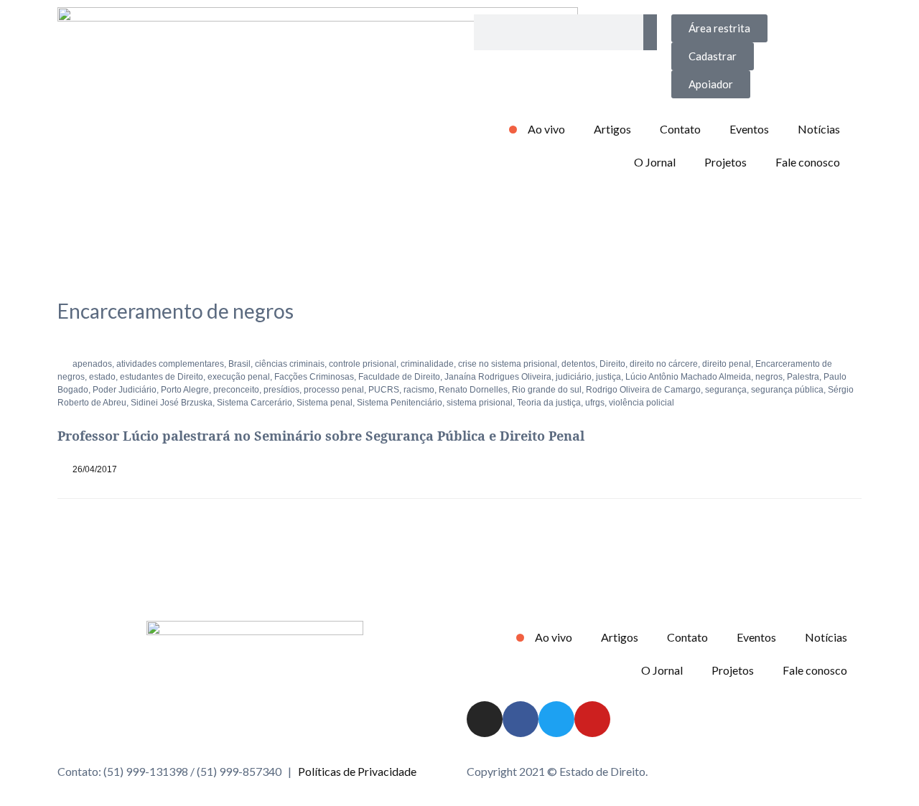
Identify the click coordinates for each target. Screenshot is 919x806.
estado (102, 377)
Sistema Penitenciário (399, 403)
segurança (726, 390)
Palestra (803, 377)
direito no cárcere (664, 364)
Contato (680, 129)
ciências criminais (290, 364)
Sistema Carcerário (254, 403)
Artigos (612, 129)
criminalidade (427, 364)
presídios (281, 390)
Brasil (239, 364)
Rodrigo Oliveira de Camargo (643, 390)
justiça (608, 377)
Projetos (725, 162)
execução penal (238, 377)
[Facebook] (520, 719)
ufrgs (595, 403)
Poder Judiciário (125, 390)
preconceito (236, 390)
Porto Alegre (185, 390)
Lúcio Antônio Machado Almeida (688, 377)
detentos (578, 364)
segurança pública (787, 390)
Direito (612, 364)
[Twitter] (556, 719)
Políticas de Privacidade (357, 771)
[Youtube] (592, 719)
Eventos (749, 129)
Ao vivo (546, 129)
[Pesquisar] (650, 32)
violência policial (641, 403)
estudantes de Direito (161, 377)
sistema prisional (480, 403)
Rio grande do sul (547, 390)
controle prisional (362, 364)
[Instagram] (485, 719)
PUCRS (383, 390)
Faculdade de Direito (399, 377)
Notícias (819, 129)
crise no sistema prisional (507, 364)
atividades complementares (170, 364)
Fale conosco (807, 162)
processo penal (334, 390)
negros (769, 377)
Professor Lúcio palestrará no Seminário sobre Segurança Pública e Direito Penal (320, 435)
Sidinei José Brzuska (172, 403)
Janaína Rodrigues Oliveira (497, 377)
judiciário (574, 377)
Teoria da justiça (549, 403)
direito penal (726, 364)
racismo (418, 390)
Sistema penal (325, 403)
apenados (92, 364)
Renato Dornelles (473, 390)
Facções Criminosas (314, 377)
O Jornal (655, 162)
